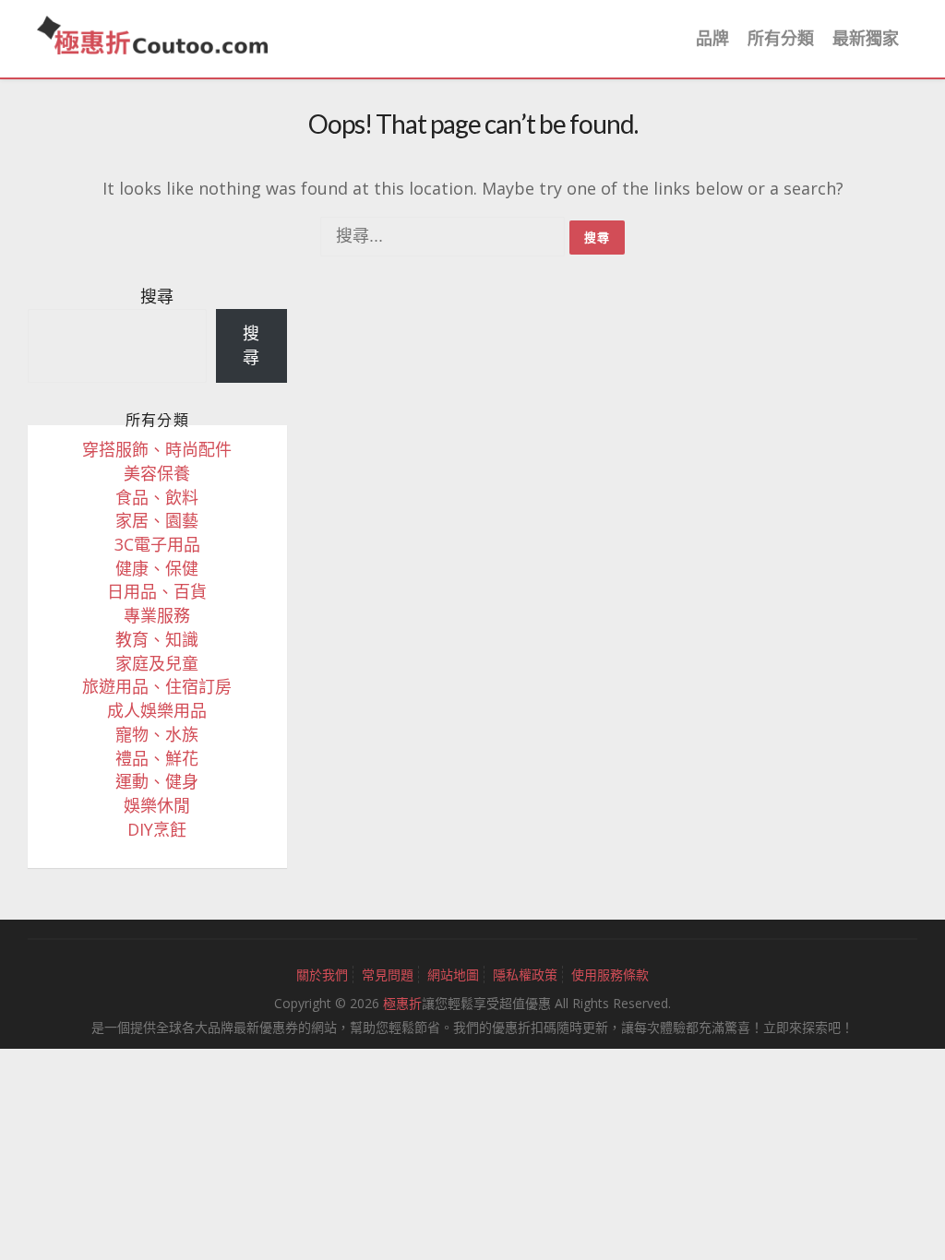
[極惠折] (152, 33)
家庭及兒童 (156, 663)
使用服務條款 (610, 974)
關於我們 (322, 974)
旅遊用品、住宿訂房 (157, 686)
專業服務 (157, 615)
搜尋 (156, 296)
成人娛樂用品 (157, 710)
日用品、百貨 (157, 591)
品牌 (712, 38)
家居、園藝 (156, 520)
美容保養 (157, 473)
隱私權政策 (525, 974)
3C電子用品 (157, 544)
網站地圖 (453, 974)
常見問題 (387, 974)
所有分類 (781, 38)
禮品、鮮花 (156, 758)
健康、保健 (156, 568)
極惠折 (402, 1003)
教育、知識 (156, 639)
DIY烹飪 (156, 829)
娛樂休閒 (157, 805)
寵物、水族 (156, 734)
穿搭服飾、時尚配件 (157, 449)
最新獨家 (865, 38)
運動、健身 (156, 781)
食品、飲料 (156, 497)
